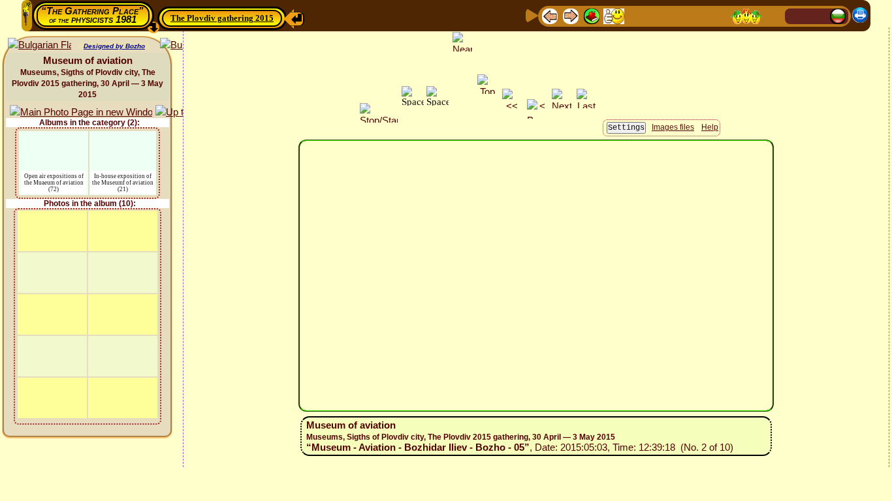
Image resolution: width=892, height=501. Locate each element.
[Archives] (699, 15)
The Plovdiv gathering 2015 (222, 18)
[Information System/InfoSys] (636, 15)
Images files (673, 127)
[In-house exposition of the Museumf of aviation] (123, 139)
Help (709, 127)
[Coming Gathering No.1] (613, 15)
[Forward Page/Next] (571, 15)
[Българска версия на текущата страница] (39, 45)
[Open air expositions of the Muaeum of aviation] (54, 139)
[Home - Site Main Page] (796, 15)
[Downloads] (719, 15)
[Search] (773, 15)
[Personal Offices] (657, 15)
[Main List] (591, 15)
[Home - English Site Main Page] (817, 15)
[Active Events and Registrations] (678, 15)
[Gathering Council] (746, 15)
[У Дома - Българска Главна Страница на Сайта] (838, 15)
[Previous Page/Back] (550, 15)
